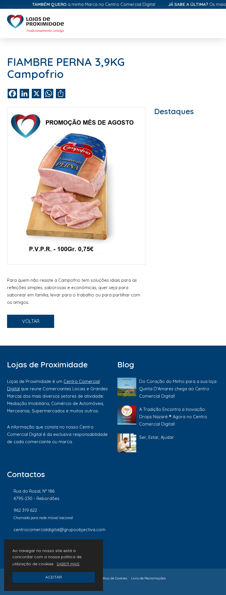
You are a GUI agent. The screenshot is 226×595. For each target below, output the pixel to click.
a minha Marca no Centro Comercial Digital (86, 4)
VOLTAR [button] (30, 321)
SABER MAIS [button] (67, 563)
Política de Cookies (112, 578)
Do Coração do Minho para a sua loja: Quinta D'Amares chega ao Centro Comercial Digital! (178, 389)
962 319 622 (25, 510)
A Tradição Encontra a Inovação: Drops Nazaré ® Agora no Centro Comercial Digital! (173, 416)
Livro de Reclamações (148, 578)
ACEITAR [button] (53, 577)
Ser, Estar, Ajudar (156, 437)
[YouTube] (105, 549)
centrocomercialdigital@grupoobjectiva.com (59, 529)
